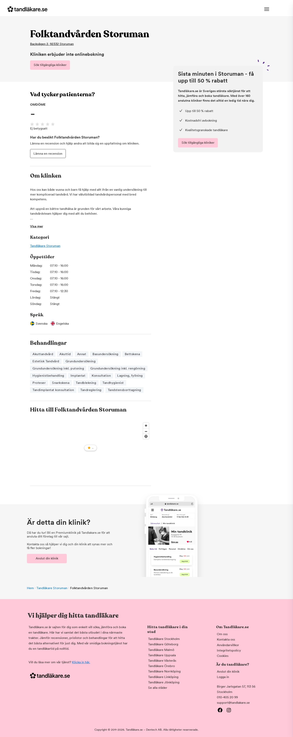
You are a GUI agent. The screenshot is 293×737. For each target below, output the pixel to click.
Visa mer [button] (36, 226)
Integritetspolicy (229, 650)
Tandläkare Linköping (163, 677)
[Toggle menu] (267, 9)
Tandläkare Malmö (161, 650)
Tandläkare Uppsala (162, 655)
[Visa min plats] (146, 436)
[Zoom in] (146, 425)
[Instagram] (229, 710)
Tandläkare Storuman (45, 246)
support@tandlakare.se (233, 703)
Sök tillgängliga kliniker (50, 65)
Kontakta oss (226, 639)
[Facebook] (220, 710)
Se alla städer (157, 688)
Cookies (222, 656)
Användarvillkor (228, 645)
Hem (30, 588)
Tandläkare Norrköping (164, 671)
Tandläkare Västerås (162, 660)
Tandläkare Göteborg (163, 644)
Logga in (223, 677)
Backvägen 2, (52, 44)
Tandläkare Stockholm (164, 639)
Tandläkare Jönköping (163, 682)
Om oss (222, 634)
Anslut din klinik (47, 558)
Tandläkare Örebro (161, 666)
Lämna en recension (47, 153)
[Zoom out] (146, 431)
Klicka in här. (81, 662)
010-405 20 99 (227, 697)
